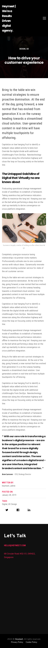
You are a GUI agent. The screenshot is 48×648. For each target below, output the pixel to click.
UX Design (12, 504)
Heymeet (19, 639)
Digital (4, 504)
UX (27, 49)
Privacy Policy (17, 642)
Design (22, 49)
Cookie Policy (31, 642)
